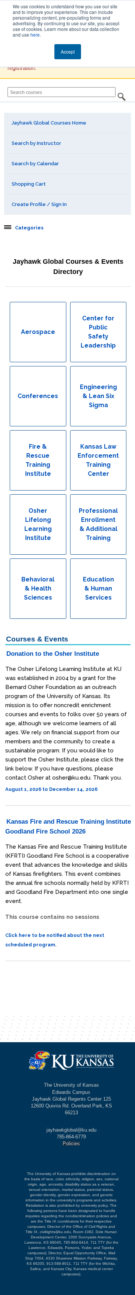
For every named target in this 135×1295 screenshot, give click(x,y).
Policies (71, 1143)
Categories (29, 228)
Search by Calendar (35, 163)
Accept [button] (68, 51)
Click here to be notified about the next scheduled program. (54, 939)
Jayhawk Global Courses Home (49, 123)
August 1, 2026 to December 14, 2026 (51, 789)
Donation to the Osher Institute (52, 653)
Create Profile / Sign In (39, 204)
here (35, 34)
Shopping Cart (29, 184)
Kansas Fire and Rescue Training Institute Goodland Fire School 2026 (68, 826)
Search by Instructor (36, 143)
